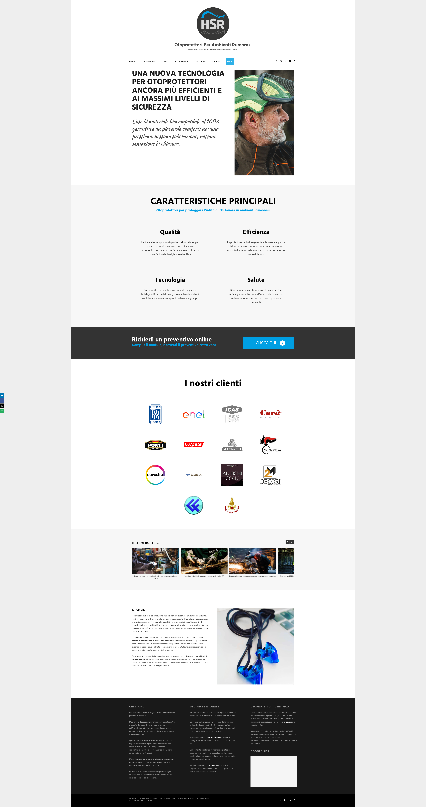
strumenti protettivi (191, 622)
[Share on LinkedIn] (2, 395)
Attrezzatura (150, 61)
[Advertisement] (273, 771)
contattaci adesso (212, 765)
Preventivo (200, 61)
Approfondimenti (182, 61)
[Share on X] (2, 406)
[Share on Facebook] (2, 400)
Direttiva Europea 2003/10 (217, 737)
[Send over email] (2, 411)
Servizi (165, 61)
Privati (230, 61)
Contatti (216, 61)
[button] (292, 542)
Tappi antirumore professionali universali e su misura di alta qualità (155, 577)
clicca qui (288, 722)
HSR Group (190, 798)
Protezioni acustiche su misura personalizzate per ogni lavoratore (252, 576)
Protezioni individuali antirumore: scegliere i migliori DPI (204, 576)
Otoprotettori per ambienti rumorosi (213, 45)
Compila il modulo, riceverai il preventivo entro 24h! (174, 345)
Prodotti (133, 61)
